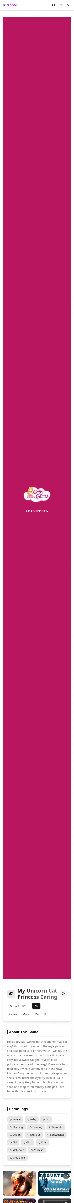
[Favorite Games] (61, 5)
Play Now (17, 1192)
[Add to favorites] (63, 994)
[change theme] (68, 5)
